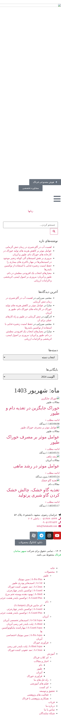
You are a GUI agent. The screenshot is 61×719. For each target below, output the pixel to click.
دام (46, 601)
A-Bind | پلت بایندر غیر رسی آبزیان (24, 624)
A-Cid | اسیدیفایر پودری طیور (27, 583)
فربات (51, 702)
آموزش (51, 653)
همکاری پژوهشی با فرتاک (35, 698)
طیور (45, 575)
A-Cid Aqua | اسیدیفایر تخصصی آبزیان (22, 620)
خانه (52, 568)
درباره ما (50, 706)
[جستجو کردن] (54, 231)
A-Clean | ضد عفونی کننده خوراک (25, 586)
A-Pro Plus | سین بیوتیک (30, 579)
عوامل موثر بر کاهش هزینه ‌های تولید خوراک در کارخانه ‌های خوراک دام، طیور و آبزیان (28, 309)
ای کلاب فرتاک (40, 657)
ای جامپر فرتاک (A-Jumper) (28, 605)
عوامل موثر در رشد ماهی (36, 466)
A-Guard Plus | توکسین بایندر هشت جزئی (21, 598)
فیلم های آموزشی (39, 683)
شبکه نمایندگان (47, 713)
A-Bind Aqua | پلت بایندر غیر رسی (24, 646)
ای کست (43, 687)
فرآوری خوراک (40, 642)
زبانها (30, 211)
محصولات (50, 571)
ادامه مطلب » (52, 420)
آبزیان (45, 616)
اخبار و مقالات (41, 661)
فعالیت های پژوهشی (37, 694)
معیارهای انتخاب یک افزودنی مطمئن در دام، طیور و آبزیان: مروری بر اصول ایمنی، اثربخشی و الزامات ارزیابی (27, 277)
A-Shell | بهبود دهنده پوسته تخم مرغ (23, 594)
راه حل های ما (41, 679)
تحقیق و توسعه (47, 691)
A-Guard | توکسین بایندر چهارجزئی (24, 590)
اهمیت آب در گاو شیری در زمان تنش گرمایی (28, 247)
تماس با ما (49, 709)
